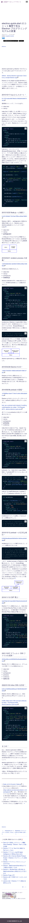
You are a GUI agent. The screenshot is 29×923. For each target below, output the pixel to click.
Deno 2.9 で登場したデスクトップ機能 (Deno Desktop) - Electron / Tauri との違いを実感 (15, 844)
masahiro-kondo (10, 36)
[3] (15, 578)
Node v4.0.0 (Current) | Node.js (12, 784)
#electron (4, 46)
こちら (12, 898)
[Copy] (25, 128)
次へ (24, 887)
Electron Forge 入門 (8, 875)
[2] (5, 226)
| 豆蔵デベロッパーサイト (11, 2)
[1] (25, 115)
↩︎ (23, 784)
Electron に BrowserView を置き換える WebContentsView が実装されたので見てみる (15, 871)
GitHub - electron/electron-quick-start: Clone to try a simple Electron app (14, 76)
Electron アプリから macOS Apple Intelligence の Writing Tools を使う (13, 853)
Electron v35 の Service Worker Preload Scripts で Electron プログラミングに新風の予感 (15, 858)
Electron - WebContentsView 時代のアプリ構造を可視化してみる (14, 866)
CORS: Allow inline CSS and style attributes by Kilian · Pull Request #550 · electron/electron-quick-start (14, 702)
